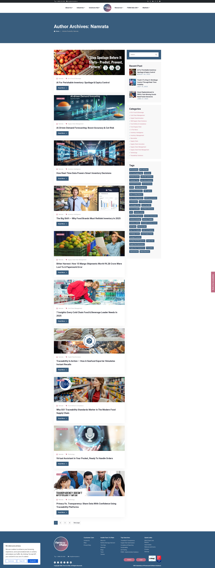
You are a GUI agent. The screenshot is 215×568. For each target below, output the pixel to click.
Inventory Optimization (151, 216)
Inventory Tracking (148, 219)
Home (57, 31)
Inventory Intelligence (74, 169)
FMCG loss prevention (150, 198)
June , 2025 (142, 99)
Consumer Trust (134, 180)
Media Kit (103, 547)
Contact (129, 559)
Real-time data (142, 226)
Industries (80, 8)
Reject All (22, 561)
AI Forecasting (134, 169)
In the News (134, 130)
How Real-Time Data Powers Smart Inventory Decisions (83, 173)
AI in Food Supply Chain (136, 173)
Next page (77, 523)
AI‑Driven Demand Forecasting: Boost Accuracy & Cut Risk (85, 128)
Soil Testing (124, 549)
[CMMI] (152, 558)
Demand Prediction (135, 183)
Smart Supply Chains (147, 233)
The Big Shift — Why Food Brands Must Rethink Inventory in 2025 (88, 218)
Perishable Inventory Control (149, 223)
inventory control (139, 212)
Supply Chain (134, 141)
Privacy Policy (87, 545)
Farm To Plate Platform (136, 194)
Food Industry (133, 201)
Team (102, 552)
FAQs (85, 542)
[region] (21, 554)
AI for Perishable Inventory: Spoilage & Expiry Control (83, 82)
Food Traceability (134, 208)
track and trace (134, 251)
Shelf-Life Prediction (147, 230)
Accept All (33, 561)
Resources (118, 8)
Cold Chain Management (75, 308)
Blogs (102, 549)
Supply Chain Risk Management (77, 260)
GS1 (131, 212)
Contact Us (87, 540)
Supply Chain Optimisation (128, 542)
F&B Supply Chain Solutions (139, 121)
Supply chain (150, 240)
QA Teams (133, 226)
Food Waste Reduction (147, 208)
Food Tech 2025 (146, 205)
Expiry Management (141, 187)
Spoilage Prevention (135, 237)
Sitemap (146, 551)
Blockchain (147, 173)
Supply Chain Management (75, 124)
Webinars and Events (150, 547)
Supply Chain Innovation (137, 144)
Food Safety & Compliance (75, 405)
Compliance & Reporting (127, 545)
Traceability (150, 248)
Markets (145, 8)
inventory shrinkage (135, 219)
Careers (103, 554)
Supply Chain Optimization (137, 244)
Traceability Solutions (137, 155)
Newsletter (134, 138)
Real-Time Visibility (135, 230)
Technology (71, 454)
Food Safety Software (145, 201)
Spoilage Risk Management (137, 240)
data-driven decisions (146, 180)
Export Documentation (136, 191)
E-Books (146, 549)
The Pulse (103, 545)
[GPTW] (159, 559)
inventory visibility (134, 223)
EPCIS (131, 187)
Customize (11, 561)
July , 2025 (142, 86)
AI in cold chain (144, 169)
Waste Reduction (144, 251)
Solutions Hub (94, 8)
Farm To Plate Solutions (136, 198)
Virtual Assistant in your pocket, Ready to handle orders (84, 458)
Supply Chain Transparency (137, 248)
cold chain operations (147, 176)
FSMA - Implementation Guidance (129, 552)
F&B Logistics (147, 191)
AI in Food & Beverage (74, 78)
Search (156, 54)
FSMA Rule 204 (132, 8)
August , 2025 (143, 74)
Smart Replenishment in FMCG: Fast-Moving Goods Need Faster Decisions (146, 94)
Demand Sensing (147, 183)
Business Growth (134, 176)
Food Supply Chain (136, 127)
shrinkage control (134, 233)
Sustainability (124, 547)
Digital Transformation (74, 357)
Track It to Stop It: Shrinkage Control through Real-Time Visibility (147, 82)
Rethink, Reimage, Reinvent (108, 542)
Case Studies (147, 544)
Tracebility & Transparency (128, 540)
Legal (140, 559)
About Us (68, 8)
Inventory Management (137, 135)
